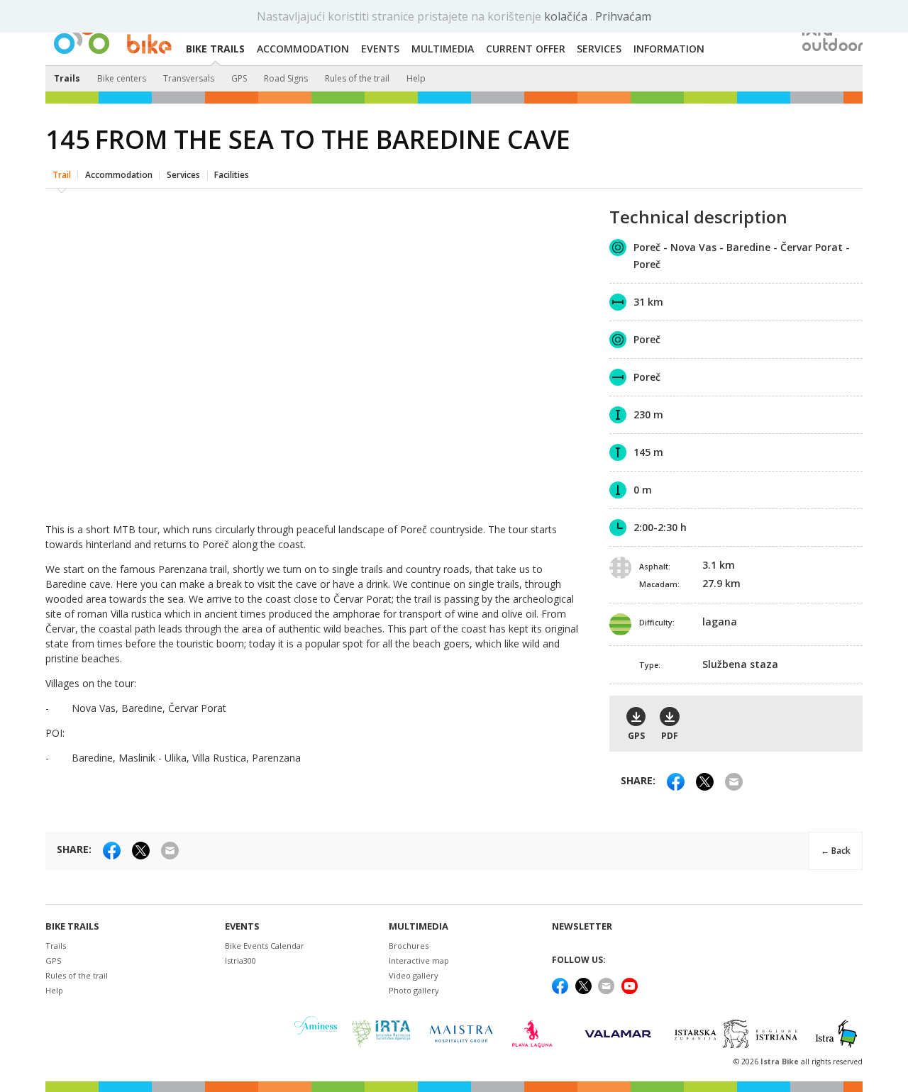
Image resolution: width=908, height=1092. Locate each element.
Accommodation (119, 175)
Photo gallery (414, 990)
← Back (836, 851)
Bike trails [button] (215, 48)
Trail (61, 175)
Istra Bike (780, 1061)
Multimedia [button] (442, 48)
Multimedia (418, 926)
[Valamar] (617, 1034)
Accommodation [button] (303, 48)
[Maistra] (461, 1033)
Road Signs (286, 78)
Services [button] (599, 48)
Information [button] (668, 48)
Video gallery (413, 975)
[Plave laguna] (536, 1034)
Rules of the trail (357, 78)
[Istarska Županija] (738, 1034)
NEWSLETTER (582, 926)
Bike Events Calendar (264, 945)
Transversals (188, 78)
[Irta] (380, 1034)
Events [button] (380, 48)
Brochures (408, 945)
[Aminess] (315, 1033)
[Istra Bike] (113, 32)
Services (183, 175)
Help (416, 78)
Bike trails (72, 926)
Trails (67, 78)
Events (242, 926)
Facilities (231, 175)
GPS (239, 78)
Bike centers (121, 78)
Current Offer (525, 48)
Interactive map (419, 960)
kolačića (567, 16)
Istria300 (240, 960)
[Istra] (836, 1034)
